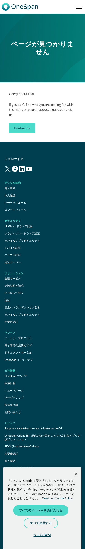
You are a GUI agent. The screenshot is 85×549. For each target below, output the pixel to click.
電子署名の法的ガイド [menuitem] (18, 345)
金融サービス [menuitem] (13, 278)
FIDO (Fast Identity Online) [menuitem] (22, 446)
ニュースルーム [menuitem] (14, 390)
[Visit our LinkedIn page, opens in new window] (22, 169)
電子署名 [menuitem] (10, 188)
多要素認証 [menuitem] (11, 453)
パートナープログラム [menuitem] (18, 338)
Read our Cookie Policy (57, 498)
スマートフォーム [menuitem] (15, 210)
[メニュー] (79, 7)
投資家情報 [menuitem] (11, 405)
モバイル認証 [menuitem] (13, 247)
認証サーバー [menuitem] (13, 262)
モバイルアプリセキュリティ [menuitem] (22, 240)
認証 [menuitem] (7, 300)
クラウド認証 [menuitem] (13, 255)
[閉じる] (76, 474)
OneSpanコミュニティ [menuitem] (19, 359)
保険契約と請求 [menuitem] (14, 285)
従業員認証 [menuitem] (11, 321)
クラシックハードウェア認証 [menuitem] (22, 233)
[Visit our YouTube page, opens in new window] (29, 169)
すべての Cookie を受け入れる (41, 510)
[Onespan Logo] (20, 7)
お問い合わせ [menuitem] (13, 412)
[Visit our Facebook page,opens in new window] (15, 169)
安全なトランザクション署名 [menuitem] (22, 307)
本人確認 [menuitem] (10, 195)
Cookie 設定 (42, 535)
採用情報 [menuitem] (10, 383)
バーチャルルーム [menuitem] (15, 202)
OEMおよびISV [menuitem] (14, 293)
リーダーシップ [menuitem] (14, 397)
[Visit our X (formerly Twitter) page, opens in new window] (8, 169)
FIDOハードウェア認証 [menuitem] (19, 226)
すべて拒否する (41, 523)
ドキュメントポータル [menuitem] (18, 352)
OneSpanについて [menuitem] (16, 376)
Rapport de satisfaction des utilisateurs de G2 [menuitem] (33, 428)
